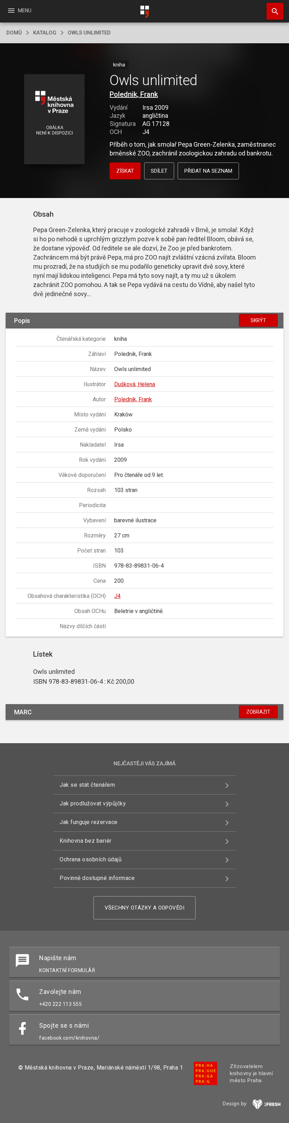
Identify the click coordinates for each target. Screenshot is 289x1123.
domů (14, 33)
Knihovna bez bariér (86, 840)
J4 (117, 596)
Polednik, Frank (134, 94)
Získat (125, 171)
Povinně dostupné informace (97, 878)
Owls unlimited (89, 33)
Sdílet (159, 171)
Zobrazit (258, 712)
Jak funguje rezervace (89, 822)
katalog (44, 33)
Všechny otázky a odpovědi (145, 908)
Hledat (272, 11)
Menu (19, 10)
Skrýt (258, 320)
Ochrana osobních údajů (91, 859)
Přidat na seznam (208, 171)
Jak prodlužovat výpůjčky (93, 803)
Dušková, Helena (134, 384)
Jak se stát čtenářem (87, 784)
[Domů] (144, 12)
